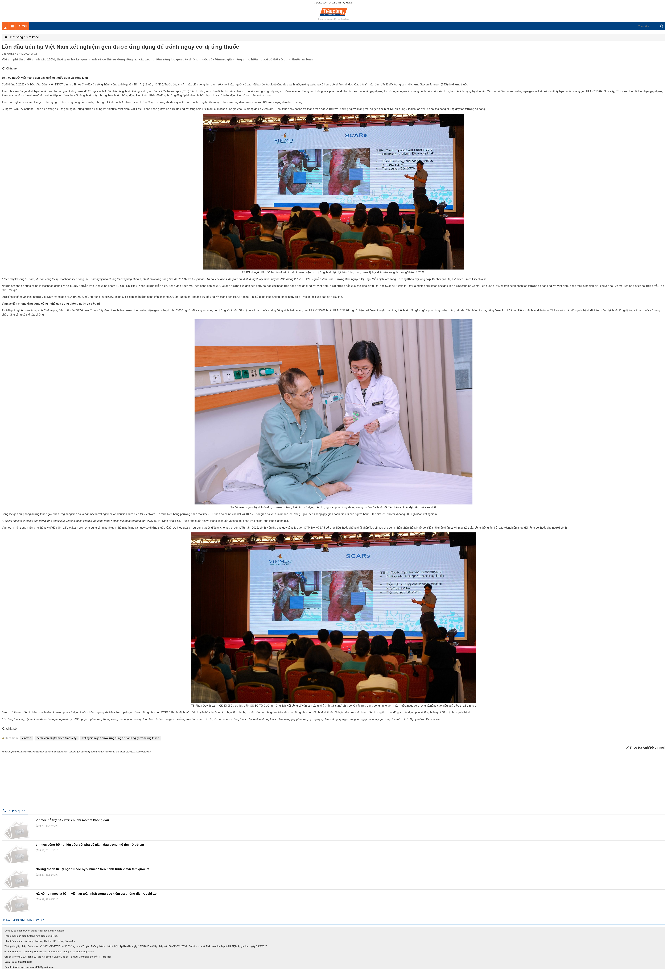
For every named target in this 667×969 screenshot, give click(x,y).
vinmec (26, 738)
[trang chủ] (333, 16)
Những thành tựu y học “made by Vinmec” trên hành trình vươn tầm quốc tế (92, 869)
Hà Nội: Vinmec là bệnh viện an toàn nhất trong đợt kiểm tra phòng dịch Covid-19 (96, 893)
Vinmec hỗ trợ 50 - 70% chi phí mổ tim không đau (72, 820)
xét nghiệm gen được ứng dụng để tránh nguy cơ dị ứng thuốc (120, 738)
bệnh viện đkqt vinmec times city (56, 738)
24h (24, 26)
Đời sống (16, 37)
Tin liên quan (15, 811)
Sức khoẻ (32, 37)
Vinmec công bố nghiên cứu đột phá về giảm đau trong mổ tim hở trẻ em (90, 844)
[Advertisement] (333, 779)
